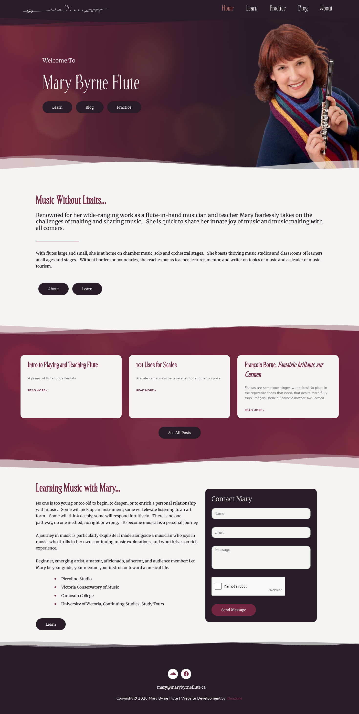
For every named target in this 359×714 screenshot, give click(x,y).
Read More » (37, 390)
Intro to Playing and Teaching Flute (63, 364)
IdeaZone (235, 698)
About (326, 8)
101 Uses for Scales (156, 364)
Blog (302, 8)
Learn (251, 8)
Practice (278, 8)
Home (228, 8)
